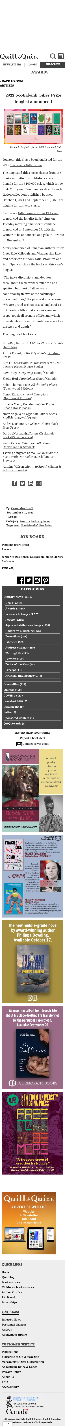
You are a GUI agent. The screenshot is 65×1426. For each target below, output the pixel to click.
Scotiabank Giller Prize (26, 165)
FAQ (5, 1382)
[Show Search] (53, 56)
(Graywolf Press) (25, 417)
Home (6, 1272)
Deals (9, 603)
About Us (8, 1377)
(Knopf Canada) (44, 372)
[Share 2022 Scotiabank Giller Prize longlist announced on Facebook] (14, 483)
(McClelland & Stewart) (19, 447)
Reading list (11, 707)
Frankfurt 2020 (13, 701)
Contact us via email (36, 744)
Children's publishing (19, 631)
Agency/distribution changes (24, 625)
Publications (10, 1352)
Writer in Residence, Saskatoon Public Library (32, 557)
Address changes (16, 648)
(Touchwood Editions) (18, 388)
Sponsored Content (16, 718)
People (10, 620)
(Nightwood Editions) (17, 398)
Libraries (11, 642)
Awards (25, 521)
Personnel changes (17, 614)
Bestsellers (12, 636)
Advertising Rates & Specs (19, 1367)
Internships (9, 1302)
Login (33, 65)
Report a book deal (32, 738)
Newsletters (12, 65)
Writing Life (13, 653)
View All (8, 568)
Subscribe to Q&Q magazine (20, 1357)
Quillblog (8, 1277)
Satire (8, 712)
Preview (10, 659)
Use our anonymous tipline (32, 733)
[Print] (30, 483)
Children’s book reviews (18, 1287)
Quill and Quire (22, 58)
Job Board (8, 1297)
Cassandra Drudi (22, 508)
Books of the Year (17, 664)
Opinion (9, 690)
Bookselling (11, 684)
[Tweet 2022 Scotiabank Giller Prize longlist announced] (22, 483)
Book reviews (11, 1282)
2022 (17, 525)
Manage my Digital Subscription (23, 1362)
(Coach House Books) (28, 366)
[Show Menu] (61, 56)
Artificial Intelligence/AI (21, 676)
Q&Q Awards (12, 723)
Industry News (40, 521)
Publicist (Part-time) (15, 545)
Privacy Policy (11, 1372)
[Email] (39, 483)
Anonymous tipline (14, 1335)
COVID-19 (10, 696)
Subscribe (53, 64)
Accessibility (10, 1387)
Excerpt (10, 670)
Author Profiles (12, 1292)
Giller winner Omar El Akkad (38, 213)
